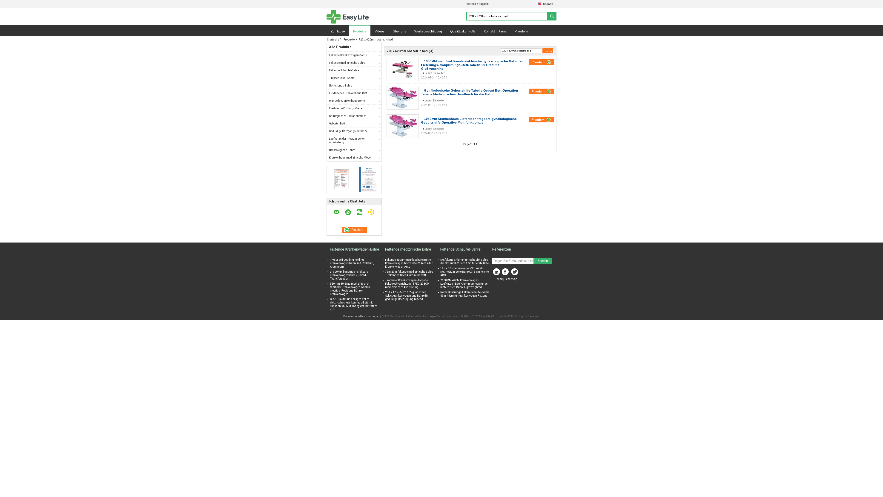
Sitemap (511, 279)
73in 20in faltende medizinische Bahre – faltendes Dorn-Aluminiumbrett (409, 273)
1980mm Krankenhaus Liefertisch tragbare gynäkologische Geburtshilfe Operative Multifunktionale (469, 120)
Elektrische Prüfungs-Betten (346, 108)
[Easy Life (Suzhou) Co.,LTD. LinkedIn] (496, 272)
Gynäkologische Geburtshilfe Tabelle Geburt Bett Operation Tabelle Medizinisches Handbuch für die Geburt (469, 92)
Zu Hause (338, 31)
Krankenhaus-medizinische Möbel (350, 157)
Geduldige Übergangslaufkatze (348, 131)
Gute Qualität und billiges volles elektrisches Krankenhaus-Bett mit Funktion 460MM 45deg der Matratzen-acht (354, 304)
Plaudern (521, 31)
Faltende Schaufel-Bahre (344, 70)
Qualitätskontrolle (463, 31)
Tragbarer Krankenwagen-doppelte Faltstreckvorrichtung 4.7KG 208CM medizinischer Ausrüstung (407, 284)
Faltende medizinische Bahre (347, 62)
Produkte (359, 31)
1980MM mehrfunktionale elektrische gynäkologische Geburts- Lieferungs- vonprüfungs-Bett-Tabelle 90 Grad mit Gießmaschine (472, 64)
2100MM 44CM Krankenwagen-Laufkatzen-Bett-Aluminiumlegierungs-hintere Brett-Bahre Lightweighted (464, 284)
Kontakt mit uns (495, 31)
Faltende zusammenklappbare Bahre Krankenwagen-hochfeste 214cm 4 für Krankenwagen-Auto (409, 263)
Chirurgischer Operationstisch (348, 116)
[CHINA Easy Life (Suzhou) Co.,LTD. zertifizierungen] (340, 179)
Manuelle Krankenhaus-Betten (347, 100)
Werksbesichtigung (428, 31)
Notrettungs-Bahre (340, 85)
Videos (379, 31)
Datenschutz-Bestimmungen (361, 316)
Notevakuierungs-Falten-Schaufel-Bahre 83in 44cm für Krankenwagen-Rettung (464, 294)
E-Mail (498, 279)
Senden (543, 261)
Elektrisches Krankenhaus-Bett (348, 93)
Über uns (399, 31)
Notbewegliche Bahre (342, 150)
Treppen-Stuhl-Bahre (341, 78)
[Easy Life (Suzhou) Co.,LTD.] (348, 16)
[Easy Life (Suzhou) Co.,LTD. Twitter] (515, 272)
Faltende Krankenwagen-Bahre (348, 55)
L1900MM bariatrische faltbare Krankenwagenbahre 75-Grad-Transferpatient (349, 275)
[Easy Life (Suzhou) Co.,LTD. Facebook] (505, 272)
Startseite (333, 39)
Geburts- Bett (337, 123)
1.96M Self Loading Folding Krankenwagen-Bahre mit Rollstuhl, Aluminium (352, 263)
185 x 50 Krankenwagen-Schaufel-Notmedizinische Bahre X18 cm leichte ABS (464, 272)
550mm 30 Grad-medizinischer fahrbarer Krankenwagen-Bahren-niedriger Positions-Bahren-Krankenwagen (350, 289)
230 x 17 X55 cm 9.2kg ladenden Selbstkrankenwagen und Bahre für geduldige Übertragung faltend (407, 296)
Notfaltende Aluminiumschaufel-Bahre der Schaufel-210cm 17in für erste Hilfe (464, 261)
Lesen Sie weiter (434, 73)
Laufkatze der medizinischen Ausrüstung (347, 140)
